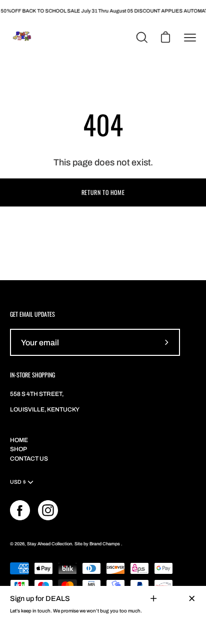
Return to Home (103, 192)
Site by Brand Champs (97, 543)
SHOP (18, 449)
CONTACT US (29, 458)
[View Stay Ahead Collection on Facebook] (20, 510)
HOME (19, 440)
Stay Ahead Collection (49, 543)
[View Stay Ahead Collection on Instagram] (48, 510)
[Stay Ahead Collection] (22, 37)
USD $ (18, 482)
